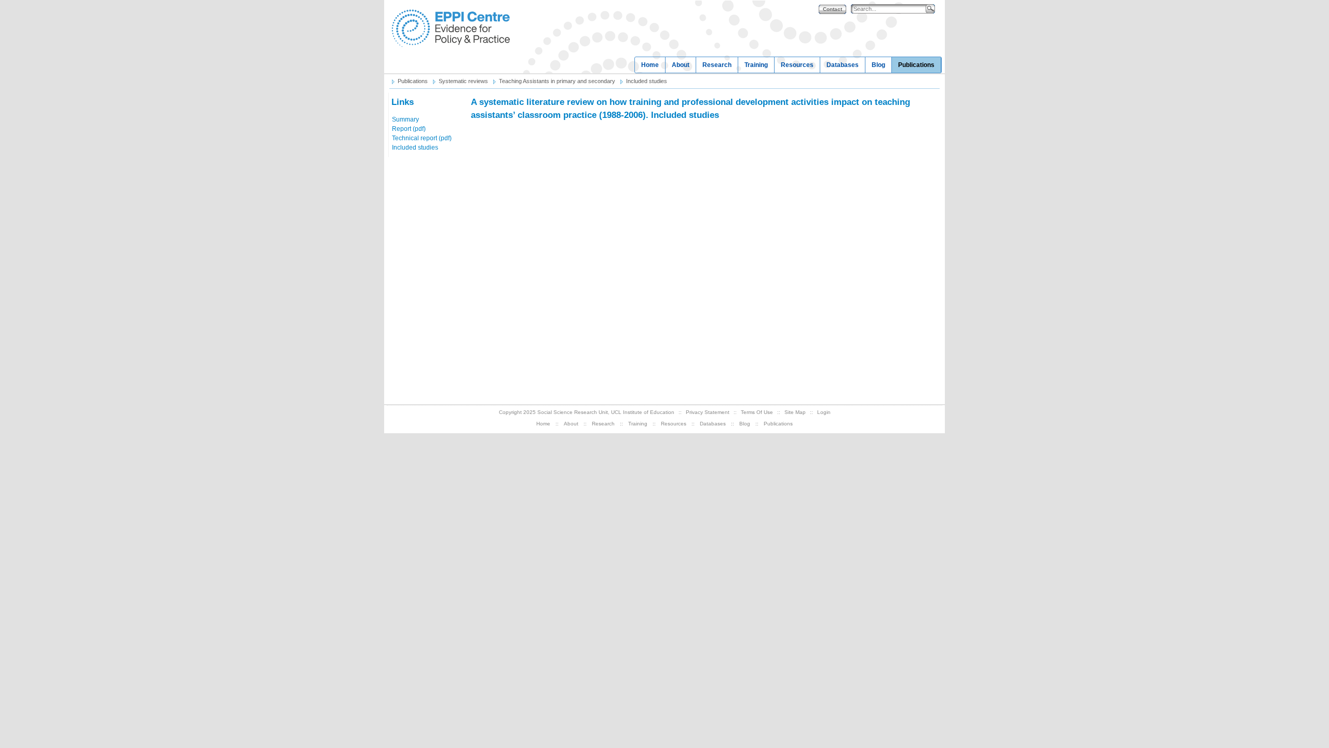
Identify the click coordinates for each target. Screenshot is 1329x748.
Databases (842, 65)
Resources (797, 65)
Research (716, 65)
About (680, 65)
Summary (405, 119)
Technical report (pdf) (422, 138)
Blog (878, 65)
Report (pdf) (409, 128)
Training (756, 65)
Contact (832, 9)
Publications (916, 65)
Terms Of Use (757, 412)
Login (824, 412)
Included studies (415, 147)
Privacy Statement (707, 412)
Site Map (795, 412)
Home (650, 65)
